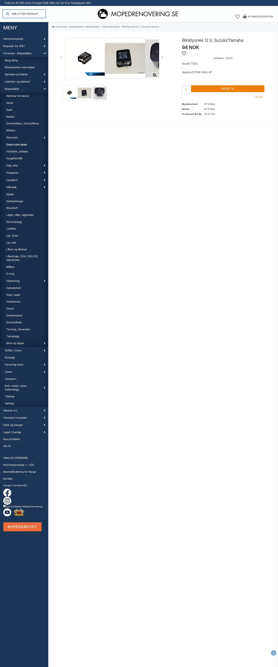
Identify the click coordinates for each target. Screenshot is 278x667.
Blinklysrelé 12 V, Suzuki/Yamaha (140, 26)
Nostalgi (10, 357)
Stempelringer (14, 201)
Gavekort (10, 378)
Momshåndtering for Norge (19, 471)
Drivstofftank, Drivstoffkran (22, 123)
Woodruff (12, 208)
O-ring (10, 273)
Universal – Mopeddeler (17, 53)
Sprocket (12, 137)
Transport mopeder (15, 417)
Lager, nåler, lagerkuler (20, 214)
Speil (9, 109)
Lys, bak (11, 242)
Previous (61, 57)
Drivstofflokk (14, 322)
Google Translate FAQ (15, 485)
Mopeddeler (12, 88)
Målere (10, 266)
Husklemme (13, 301)
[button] (237, 16)
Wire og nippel (15, 343)
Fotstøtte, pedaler (17, 151)
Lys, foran (12, 235)
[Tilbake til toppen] (273, 653)
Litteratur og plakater (17, 81)
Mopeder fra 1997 (14, 46)
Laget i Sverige (12, 432)
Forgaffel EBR (14, 158)
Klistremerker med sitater (20, 67)
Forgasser (12, 172)
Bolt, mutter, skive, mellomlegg (16, 387)
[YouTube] (7, 512)
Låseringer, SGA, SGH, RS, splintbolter (22, 258)
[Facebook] (8, 493)
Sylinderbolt (13, 288)
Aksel (9, 102)
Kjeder (10, 194)
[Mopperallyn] (19, 512)
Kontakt (8, 478)
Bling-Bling (11, 60)
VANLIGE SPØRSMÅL (15, 458)
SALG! (7, 446)
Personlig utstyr (14, 364)
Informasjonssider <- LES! (18, 464)
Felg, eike (12, 165)
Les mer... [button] (259, 97)
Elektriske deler (16, 144)
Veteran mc (10, 410)
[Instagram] (24, 502)
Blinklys (10, 130)
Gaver (8, 371)
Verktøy (9, 403)
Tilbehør (10, 396)
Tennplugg (12, 336)
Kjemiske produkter (16, 74)
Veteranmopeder (13, 38)
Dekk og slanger (13, 425)
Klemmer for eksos (17, 96)
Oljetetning (13, 280)
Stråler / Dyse (13, 350)
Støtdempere (14, 315)
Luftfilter (11, 228)
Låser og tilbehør (16, 249)
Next (162, 57)
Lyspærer (12, 180)
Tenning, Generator (18, 329)
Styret (10, 308)
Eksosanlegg (14, 221)
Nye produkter (11, 439)
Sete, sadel (13, 294)
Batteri (10, 116)
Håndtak (11, 187)
